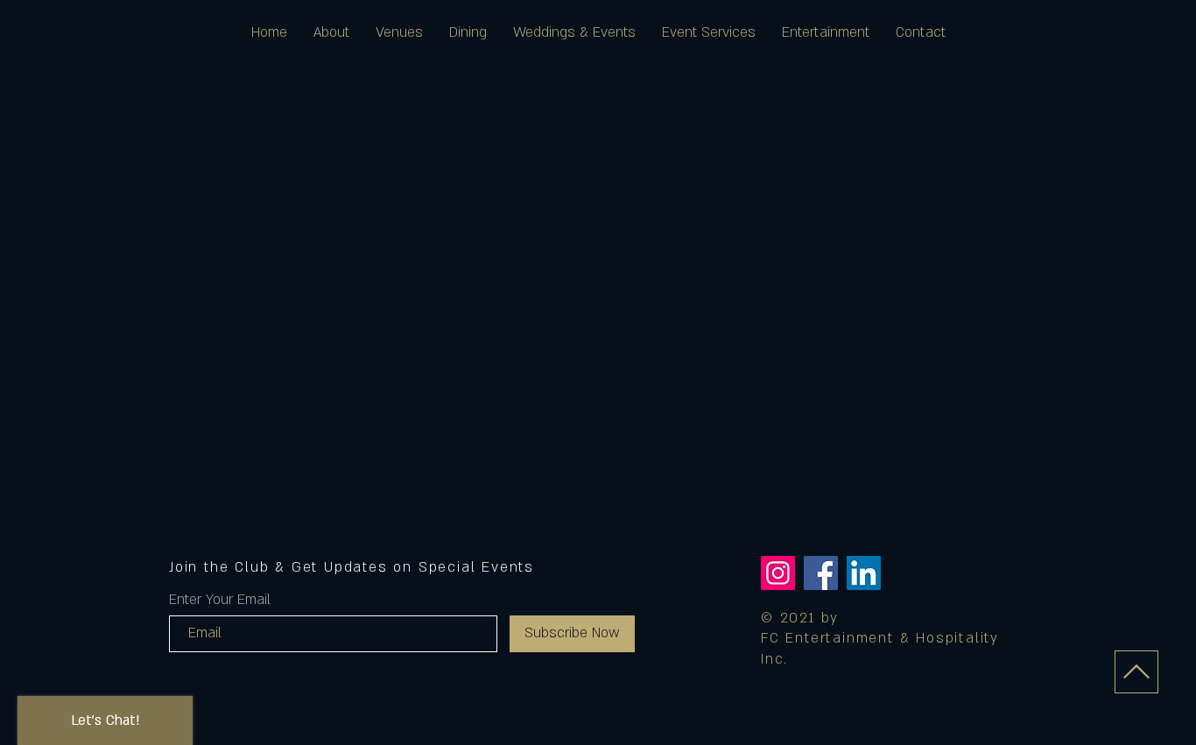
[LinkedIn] (864, 573)
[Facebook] (821, 573)
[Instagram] (778, 573)
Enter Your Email (220, 600)
